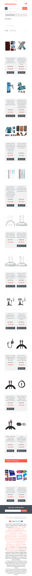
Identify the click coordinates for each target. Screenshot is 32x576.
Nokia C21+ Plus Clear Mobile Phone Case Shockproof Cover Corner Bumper (21, 61)
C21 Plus (14, 11)
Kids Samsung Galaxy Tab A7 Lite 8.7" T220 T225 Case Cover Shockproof (21, 490)
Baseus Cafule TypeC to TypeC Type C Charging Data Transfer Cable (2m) (21, 358)
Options (11, 72)
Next (26, 476)
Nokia (10, 11)
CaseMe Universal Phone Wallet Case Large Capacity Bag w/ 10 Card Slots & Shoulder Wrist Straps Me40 (10, 147)
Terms (24, 518)
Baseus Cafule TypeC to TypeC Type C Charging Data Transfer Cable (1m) (10, 398)
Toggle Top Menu (16, 0)
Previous (6, 476)
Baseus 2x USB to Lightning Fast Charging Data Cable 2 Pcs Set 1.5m (21, 276)
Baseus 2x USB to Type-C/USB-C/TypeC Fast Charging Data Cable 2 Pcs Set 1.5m (21, 235)
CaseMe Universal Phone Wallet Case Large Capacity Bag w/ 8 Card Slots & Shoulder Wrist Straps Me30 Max (21, 104)
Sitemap (16, 518)
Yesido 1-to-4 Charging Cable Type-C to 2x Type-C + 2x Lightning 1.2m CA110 (21, 316)
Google (10, 547)
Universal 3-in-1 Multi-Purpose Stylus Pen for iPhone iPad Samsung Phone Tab (21, 189)
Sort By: (6, 30)
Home (6, 11)
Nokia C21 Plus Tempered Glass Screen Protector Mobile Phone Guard (10, 102)
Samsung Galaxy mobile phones (14, 546)
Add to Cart (11, 115)
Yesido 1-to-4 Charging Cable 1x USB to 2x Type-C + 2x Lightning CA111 (10, 316)
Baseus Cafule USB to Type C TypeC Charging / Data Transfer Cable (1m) (21, 398)
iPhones (24, 544)
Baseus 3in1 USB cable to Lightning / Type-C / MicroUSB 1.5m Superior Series (10, 235)
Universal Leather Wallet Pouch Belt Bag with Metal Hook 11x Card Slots (21, 146)
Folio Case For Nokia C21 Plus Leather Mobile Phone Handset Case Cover (10, 60)
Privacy (20, 518)
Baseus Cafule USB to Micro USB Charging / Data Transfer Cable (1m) (10, 439)
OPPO (23, 546)
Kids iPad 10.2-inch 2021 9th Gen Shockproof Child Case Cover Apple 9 (10, 490)
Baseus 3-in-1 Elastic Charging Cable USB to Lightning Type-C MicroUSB (10, 358)
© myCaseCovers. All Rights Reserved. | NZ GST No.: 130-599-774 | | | (16, 517)
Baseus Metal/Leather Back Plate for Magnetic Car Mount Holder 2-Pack (21, 439)
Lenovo (16, 547)
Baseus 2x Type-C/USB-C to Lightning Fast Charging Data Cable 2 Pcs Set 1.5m (10, 276)
